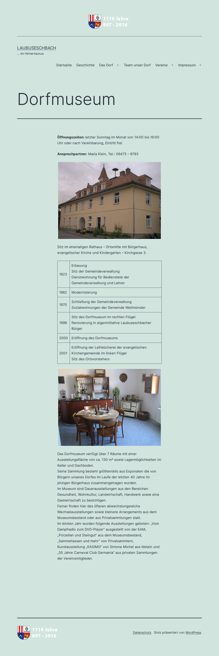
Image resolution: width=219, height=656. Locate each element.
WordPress (193, 632)
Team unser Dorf (137, 65)
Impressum (187, 65)
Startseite (64, 65)
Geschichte (85, 65)
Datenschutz (142, 632)
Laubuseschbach (36, 47)
